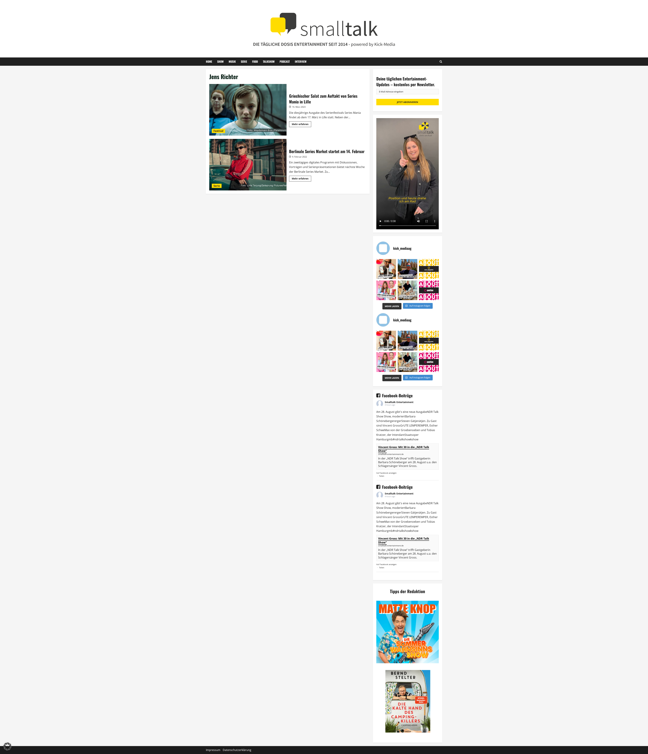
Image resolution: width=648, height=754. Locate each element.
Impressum (213, 750)
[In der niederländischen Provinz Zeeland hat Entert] (407, 290)
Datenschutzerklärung (237, 750)
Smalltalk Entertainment (399, 402)
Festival (218, 130)
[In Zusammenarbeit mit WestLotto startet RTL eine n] (386, 269)
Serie (244, 61)
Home (209, 61)
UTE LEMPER (411, 425)
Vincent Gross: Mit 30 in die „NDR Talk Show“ (403, 449)
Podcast (285, 61)
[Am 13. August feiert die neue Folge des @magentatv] (407, 269)
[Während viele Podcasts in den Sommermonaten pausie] (386, 290)
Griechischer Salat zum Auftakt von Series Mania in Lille (248, 110)
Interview (300, 61)
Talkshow (269, 61)
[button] (7, 746)
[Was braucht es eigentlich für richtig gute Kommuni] (429, 269)
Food (255, 61)
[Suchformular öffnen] (441, 61)
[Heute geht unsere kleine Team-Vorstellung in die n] (429, 290)
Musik (232, 61)
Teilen (381, 476)
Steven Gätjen (410, 421)
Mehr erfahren (301, 124)
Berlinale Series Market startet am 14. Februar (248, 164)
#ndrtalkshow (401, 439)
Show (220, 61)
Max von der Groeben (398, 430)
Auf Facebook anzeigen (386, 473)
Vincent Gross (391, 425)
